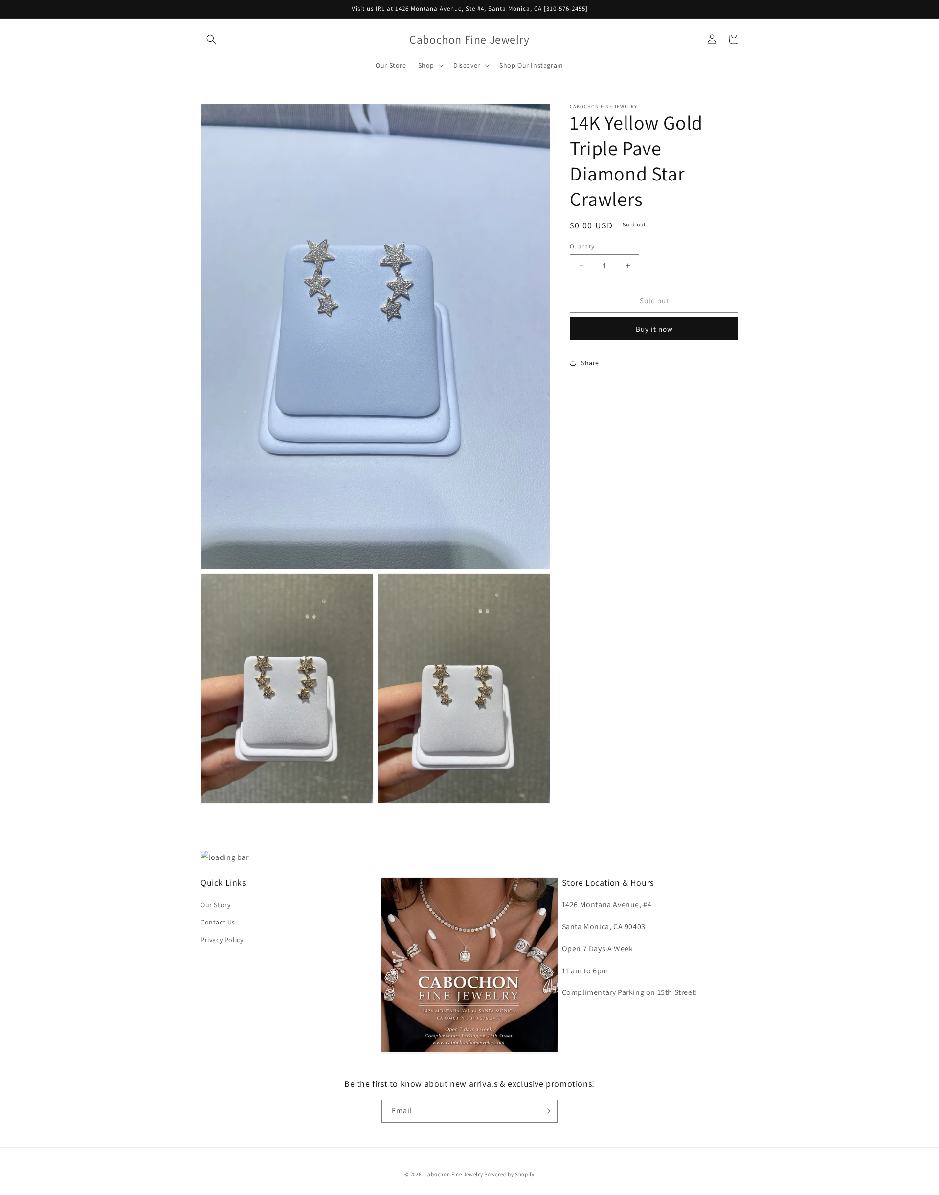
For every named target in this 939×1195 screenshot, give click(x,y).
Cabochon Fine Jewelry (454, 1174)
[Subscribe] (546, 1111)
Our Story (215, 905)
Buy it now (654, 328)
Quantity (582, 246)
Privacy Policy (222, 939)
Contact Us (218, 922)
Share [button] (590, 362)
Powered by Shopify (509, 1174)
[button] (211, 39)
